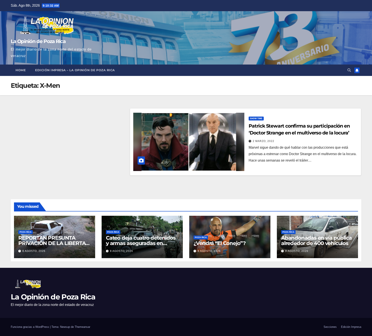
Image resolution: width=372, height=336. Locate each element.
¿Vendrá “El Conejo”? (220, 243)
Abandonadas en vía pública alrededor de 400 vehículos (316, 240)
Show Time (256, 118)
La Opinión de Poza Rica (38, 41)
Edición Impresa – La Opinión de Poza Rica (75, 70)
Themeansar (82, 326)
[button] (349, 70)
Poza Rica (25, 232)
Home (21, 70)
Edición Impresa (351, 326)
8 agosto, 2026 (33, 251)
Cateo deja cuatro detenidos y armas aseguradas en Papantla (141, 243)
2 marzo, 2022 (263, 141)
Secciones (330, 326)
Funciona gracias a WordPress (30, 326)
